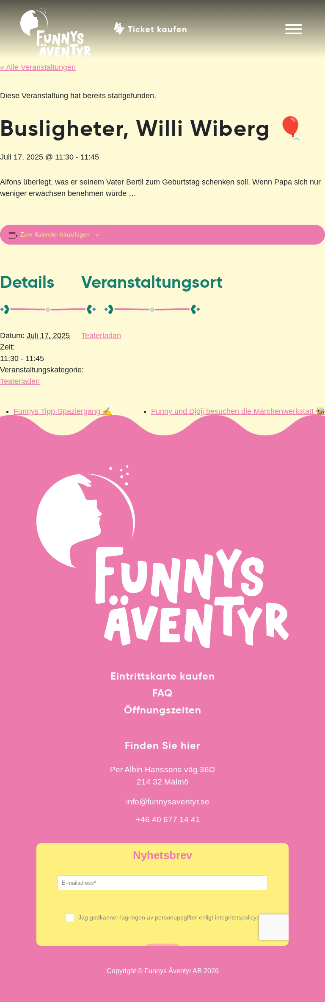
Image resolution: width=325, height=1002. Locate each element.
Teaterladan (101, 335)
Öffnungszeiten (162, 710)
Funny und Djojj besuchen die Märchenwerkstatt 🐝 (238, 411)
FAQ (162, 693)
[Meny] (293, 29)
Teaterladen (20, 381)
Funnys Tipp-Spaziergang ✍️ (63, 411)
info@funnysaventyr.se (167, 801)
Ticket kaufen (157, 28)
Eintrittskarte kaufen (162, 676)
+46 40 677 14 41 (168, 819)
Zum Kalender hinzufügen (55, 234)
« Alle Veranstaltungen (38, 67)
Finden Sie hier (163, 745)
